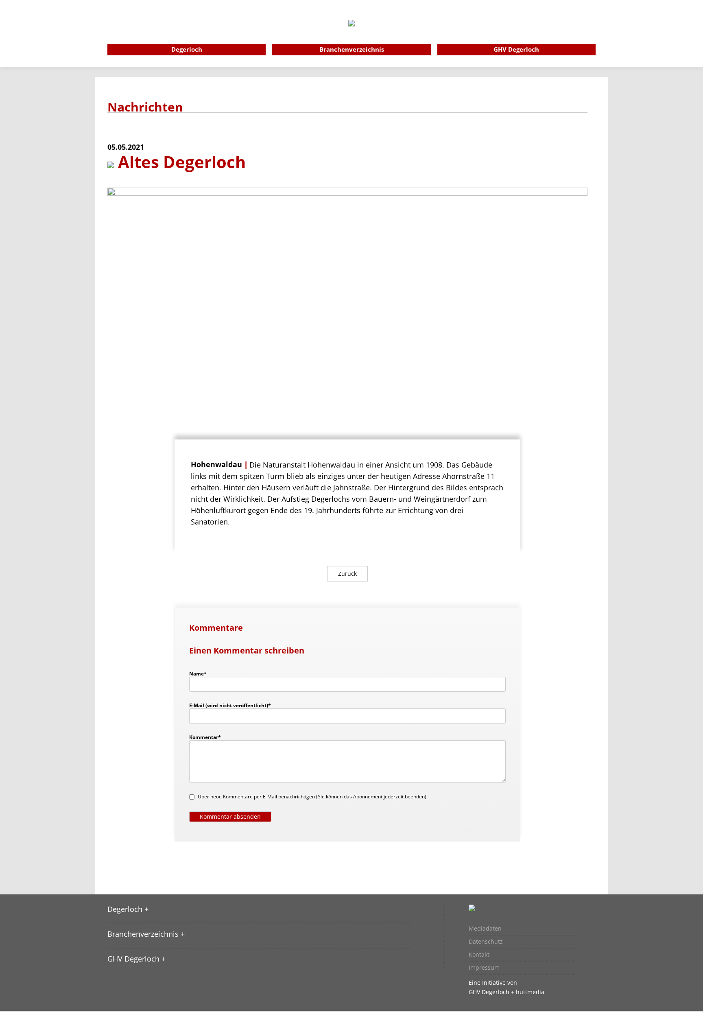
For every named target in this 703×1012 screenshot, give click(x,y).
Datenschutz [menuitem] (486, 941)
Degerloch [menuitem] (186, 49)
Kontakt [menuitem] (479, 954)
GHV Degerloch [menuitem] (516, 49)
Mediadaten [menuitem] (485, 928)
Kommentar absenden (230, 816)
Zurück (347, 573)
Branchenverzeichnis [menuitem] (351, 49)
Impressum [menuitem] (484, 967)
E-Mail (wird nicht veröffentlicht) (230, 705)
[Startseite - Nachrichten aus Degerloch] (351, 34)
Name (201, 673)
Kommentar (205, 737)
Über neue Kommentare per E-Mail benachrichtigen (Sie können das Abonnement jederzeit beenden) (312, 796)
